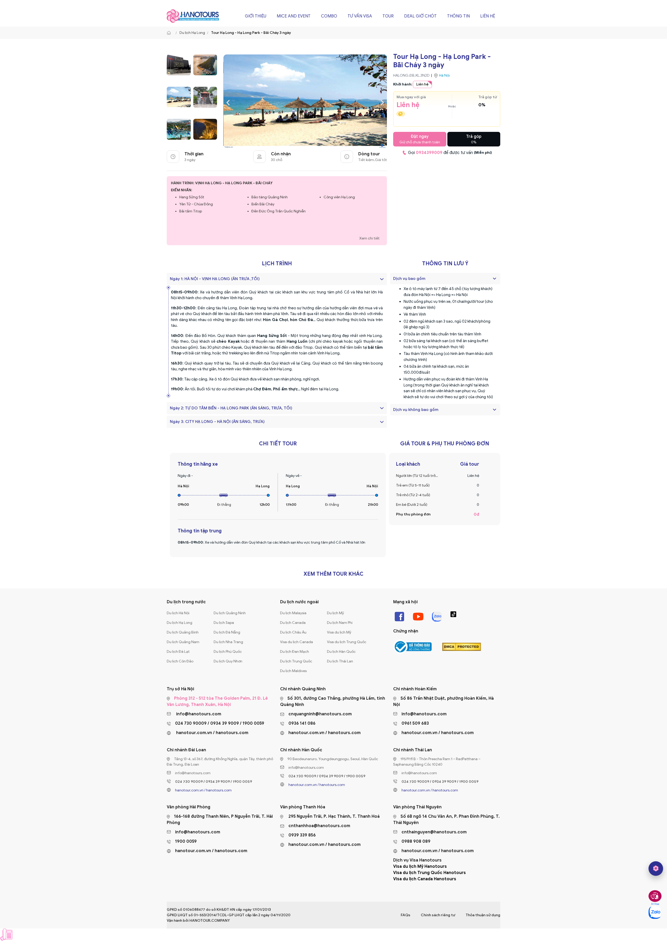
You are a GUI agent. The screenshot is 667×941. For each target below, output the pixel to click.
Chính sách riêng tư (438, 915)
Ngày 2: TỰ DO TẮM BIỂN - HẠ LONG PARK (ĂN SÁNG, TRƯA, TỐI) (231, 408)
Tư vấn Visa (360, 16)
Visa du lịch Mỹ (339, 632)
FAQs (405, 915)
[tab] (445, 278)
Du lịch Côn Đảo (180, 661)
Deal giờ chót (420, 16)
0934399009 (429, 152)
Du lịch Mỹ (335, 613)
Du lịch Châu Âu (293, 632)
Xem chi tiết (369, 238)
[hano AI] (656, 868)
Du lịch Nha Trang (228, 642)
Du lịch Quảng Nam (183, 642)
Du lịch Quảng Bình (183, 632)
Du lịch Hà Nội (178, 613)
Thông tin (458, 16)
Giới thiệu (255, 16)
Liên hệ (487, 16)
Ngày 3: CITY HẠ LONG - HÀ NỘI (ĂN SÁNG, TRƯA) (217, 421)
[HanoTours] (170, 33)
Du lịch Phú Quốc (228, 651)
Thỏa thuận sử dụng (483, 915)
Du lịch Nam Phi (340, 622)
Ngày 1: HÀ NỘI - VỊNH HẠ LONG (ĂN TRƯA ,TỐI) (215, 278)
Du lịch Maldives (293, 671)
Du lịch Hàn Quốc (341, 651)
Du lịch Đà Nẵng (227, 632)
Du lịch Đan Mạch (294, 651)
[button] (442, 278)
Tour (388, 16)
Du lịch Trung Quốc (296, 661)
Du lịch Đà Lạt (178, 651)
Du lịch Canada (293, 622)
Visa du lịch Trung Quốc (346, 642)
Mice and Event (294, 16)
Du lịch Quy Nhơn (228, 661)
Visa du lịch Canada (296, 642)
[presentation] (228, 102)
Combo (329, 16)
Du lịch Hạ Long (192, 32)
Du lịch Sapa (224, 622)
